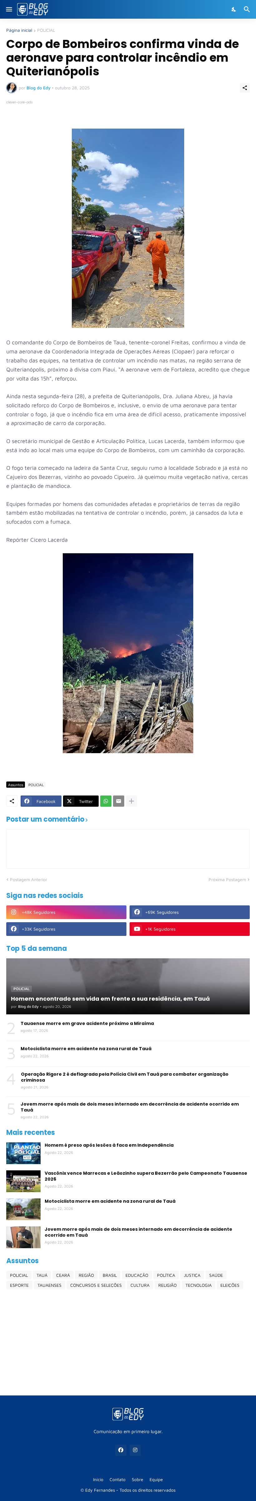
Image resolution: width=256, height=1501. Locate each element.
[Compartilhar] (245, 88)
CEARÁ (63, 1275)
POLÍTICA (166, 1275)
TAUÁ (42, 1275)
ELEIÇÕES (229, 1285)
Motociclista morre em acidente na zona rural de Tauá (86, 1048)
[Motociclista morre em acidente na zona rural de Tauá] (23, 1209)
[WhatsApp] (105, 801)
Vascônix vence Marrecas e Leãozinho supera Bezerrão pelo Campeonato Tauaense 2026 (146, 1176)
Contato (118, 1479)
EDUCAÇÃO (137, 1275)
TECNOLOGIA (198, 1285)
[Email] (118, 801)
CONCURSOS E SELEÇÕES (96, 1285)
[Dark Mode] (234, 9)
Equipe (156, 1479)
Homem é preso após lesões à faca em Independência (109, 1145)
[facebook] (120, 1450)
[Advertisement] (128, 1342)
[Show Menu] (8, 9)
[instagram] (135, 1450)
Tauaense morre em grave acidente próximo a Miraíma (87, 1023)
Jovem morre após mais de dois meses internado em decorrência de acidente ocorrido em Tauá (130, 1106)
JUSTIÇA (192, 1275)
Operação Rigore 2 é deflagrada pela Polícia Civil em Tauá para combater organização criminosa (125, 1077)
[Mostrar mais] (131, 801)
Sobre (137, 1479)
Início (98, 1479)
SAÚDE (216, 1275)
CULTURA (140, 1285)
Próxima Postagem (227, 879)
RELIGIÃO (167, 1285)
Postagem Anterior (28, 879)
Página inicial (19, 30)
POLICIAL (46, 30)
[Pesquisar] (247, 9)
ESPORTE (19, 1285)
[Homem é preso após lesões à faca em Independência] (23, 1153)
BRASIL (110, 1275)
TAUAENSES (49, 1285)
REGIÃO (86, 1275)
